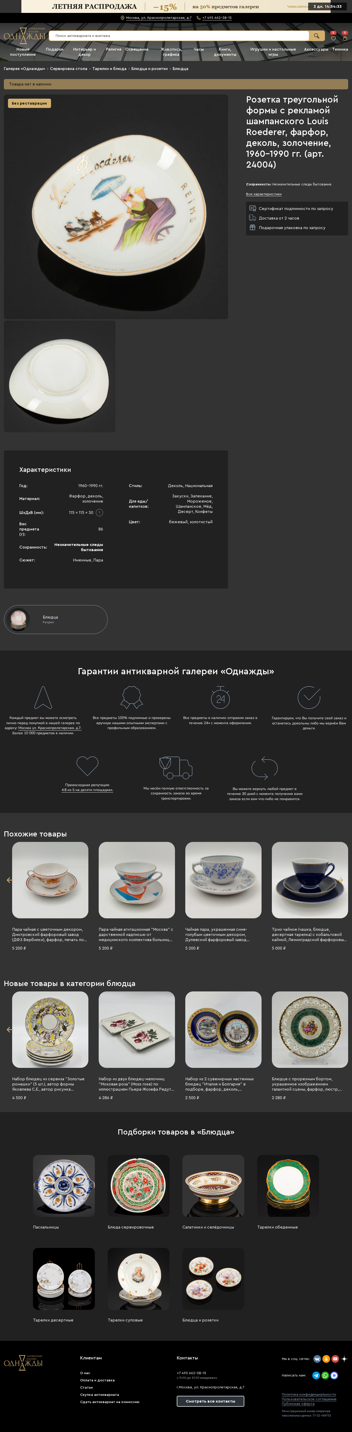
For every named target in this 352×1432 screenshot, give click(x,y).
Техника (340, 49)
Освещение (136, 49)
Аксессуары (316, 49)
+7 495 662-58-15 (191, 1373)
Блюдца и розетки (149, 69)
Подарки (54, 49)
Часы (199, 49)
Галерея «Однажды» (24, 69)
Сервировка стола (68, 69)
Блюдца (180, 69)
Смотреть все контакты (210, 1401)
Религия (113, 49)
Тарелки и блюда (109, 69)
